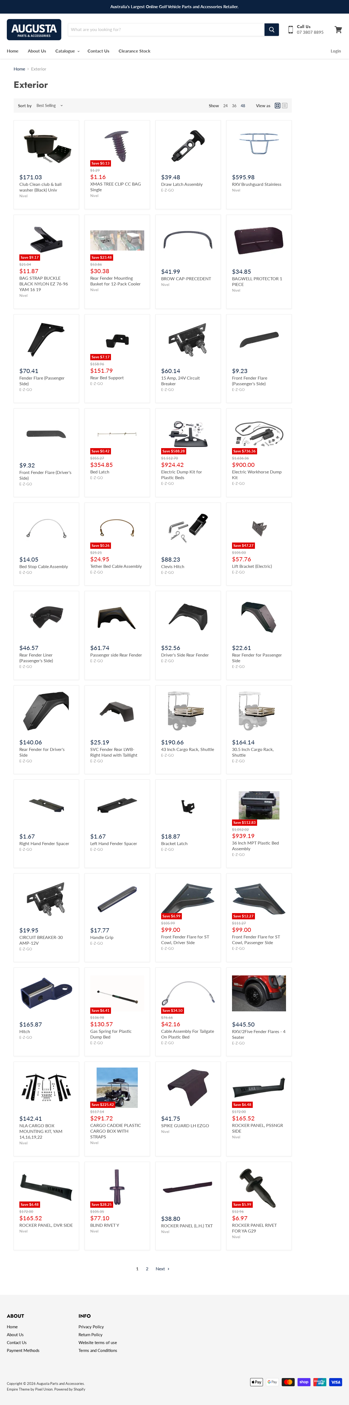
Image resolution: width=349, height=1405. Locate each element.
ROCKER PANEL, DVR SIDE (46, 1225)
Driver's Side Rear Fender (185, 654)
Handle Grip (101, 937)
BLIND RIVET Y (104, 1225)
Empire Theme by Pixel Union (30, 1389)
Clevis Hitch (172, 566)
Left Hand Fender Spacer (113, 843)
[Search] (271, 29)
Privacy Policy (91, 1326)
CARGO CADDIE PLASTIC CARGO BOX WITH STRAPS (115, 1131)
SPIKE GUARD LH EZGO (185, 1125)
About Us (37, 50)
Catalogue (65, 50)
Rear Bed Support (107, 377)
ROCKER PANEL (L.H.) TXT (187, 1225)
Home (13, 50)
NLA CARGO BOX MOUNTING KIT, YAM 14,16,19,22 (40, 1131)
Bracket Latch (174, 843)
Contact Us (98, 50)
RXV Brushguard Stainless (256, 184)
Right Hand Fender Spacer (44, 843)
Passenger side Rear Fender (116, 654)
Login (336, 50)
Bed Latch (99, 471)
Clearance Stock (135, 50)
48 (243, 105)
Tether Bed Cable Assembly (116, 566)
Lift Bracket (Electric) (252, 566)
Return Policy (91, 1334)
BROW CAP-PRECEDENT (186, 278)
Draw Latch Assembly (182, 184)
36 (234, 105)
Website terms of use (98, 1342)
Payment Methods (23, 1350)
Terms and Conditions (98, 1350)
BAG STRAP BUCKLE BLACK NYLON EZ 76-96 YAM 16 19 (43, 283)
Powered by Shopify (69, 1389)
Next (161, 1268)
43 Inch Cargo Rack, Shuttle (187, 749)
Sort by (25, 105)
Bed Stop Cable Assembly (43, 566)
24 (225, 105)
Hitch (24, 1031)
